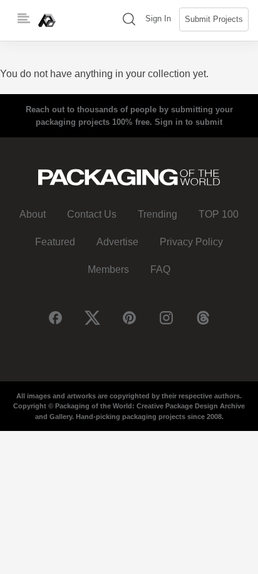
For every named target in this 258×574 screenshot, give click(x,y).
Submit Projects (214, 19)
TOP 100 (219, 214)
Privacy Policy (191, 242)
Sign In (158, 18)
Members (108, 269)
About (32, 214)
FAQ (160, 269)
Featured (55, 242)
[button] (129, 20)
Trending (157, 214)
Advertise (117, 242)
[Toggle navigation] (23, 18)
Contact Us (91, 214)
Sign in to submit (188, 122)
